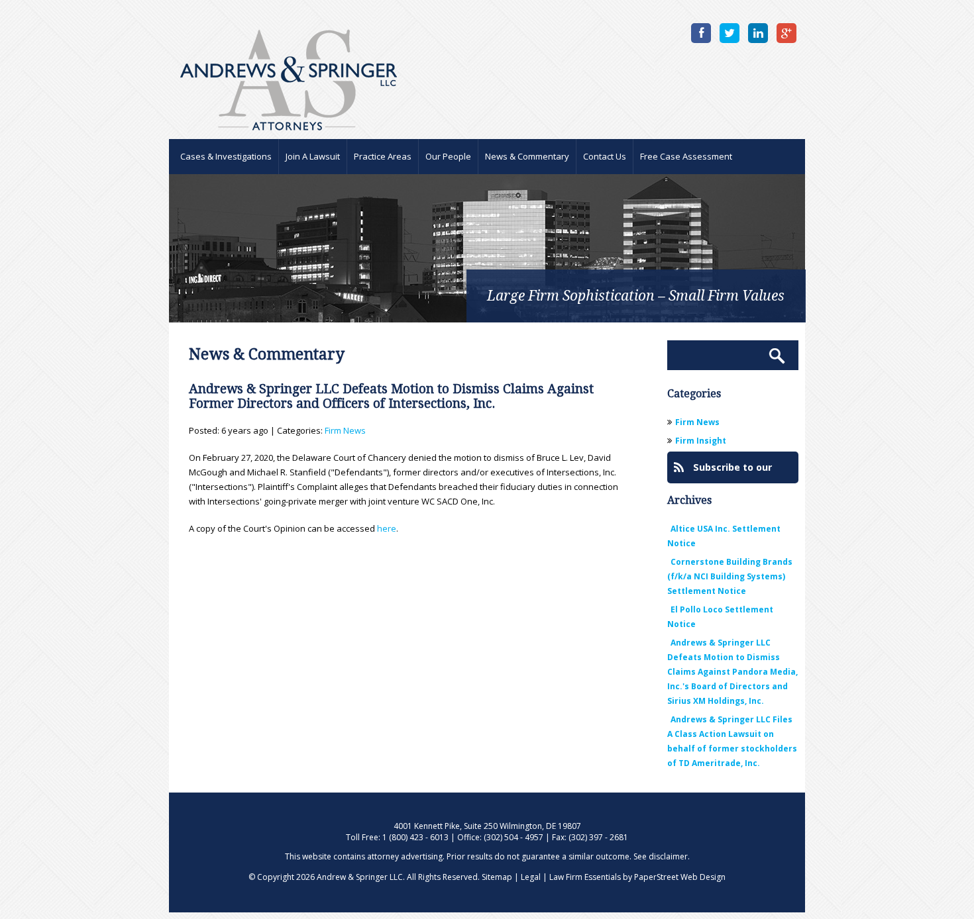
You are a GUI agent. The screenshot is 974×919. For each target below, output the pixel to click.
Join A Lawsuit (313, 156)
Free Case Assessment (686, 156)
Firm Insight (700, 440)
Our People (448, 156)
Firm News (345, 430)
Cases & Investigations (226, 156)
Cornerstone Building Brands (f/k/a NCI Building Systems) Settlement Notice (729, 576)
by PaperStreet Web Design (674, 877)
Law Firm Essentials (585, 877)
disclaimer (668, 856)
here (386, 528)
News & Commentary (527, 156)
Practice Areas (382, 156)
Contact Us (604, 156)
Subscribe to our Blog (723, 472)
